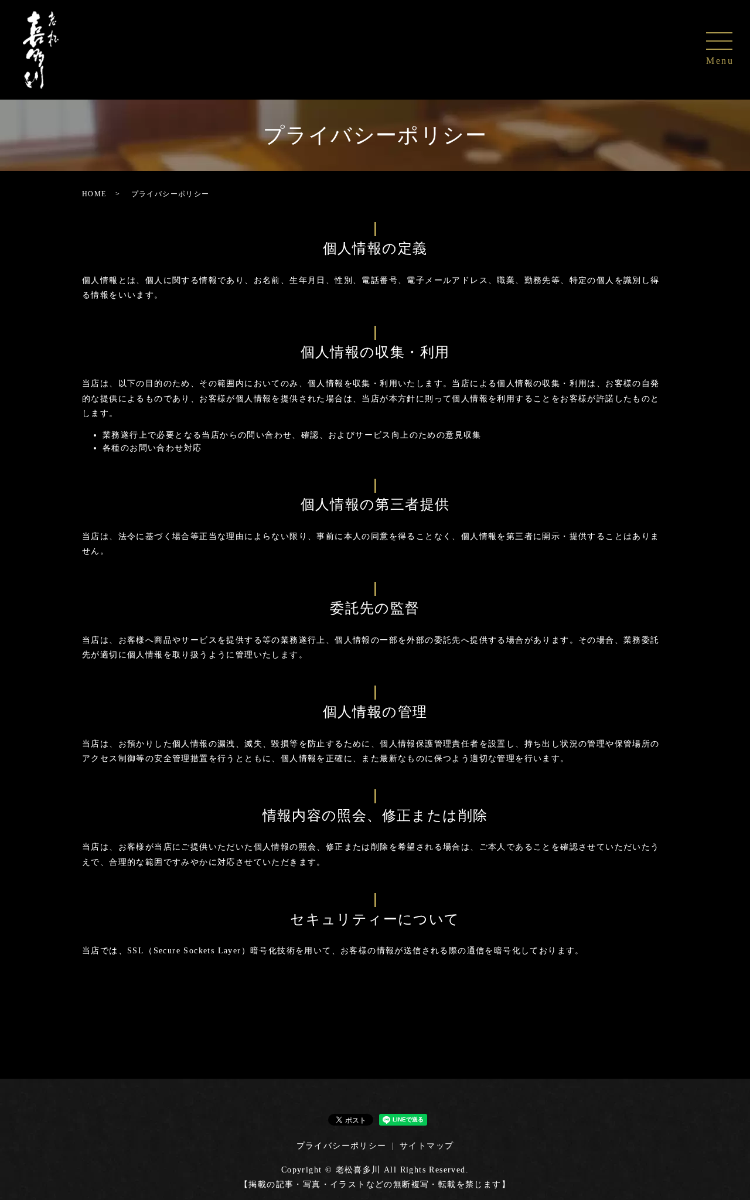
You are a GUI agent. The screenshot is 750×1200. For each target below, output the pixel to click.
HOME (94, 194)
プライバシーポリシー (341, 1145)
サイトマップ (427, 1145)
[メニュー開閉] (719, 41)
